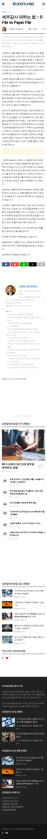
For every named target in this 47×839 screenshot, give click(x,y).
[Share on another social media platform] (41, 264)
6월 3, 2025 (39, 740)
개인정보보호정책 (9, 810)
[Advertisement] (23, 151)
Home (4, 12)
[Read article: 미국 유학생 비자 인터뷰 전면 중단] (8, 737)
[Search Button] (43, 4)
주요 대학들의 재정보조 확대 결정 (23, 503)
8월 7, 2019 (32, 29)
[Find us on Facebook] (2, 658)
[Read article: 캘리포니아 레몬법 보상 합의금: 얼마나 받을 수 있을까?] (7, 628)
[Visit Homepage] (23, 4)
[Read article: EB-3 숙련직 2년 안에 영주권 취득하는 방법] (23, 445)
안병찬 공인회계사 (17, 29)
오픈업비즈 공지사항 (10, 804)
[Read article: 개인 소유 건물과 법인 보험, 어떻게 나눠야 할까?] (7, 639)
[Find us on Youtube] (7, 658)
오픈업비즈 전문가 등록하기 (12, 807)
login (10, 379)
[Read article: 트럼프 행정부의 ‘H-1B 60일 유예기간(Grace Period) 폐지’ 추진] (7, 616)
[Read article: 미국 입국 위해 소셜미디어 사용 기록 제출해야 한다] (8, 722)
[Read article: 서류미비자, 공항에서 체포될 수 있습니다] (7, 605)
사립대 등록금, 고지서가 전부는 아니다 (25, 523)
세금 (9, 12)
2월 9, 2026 (39, 726)
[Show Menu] (3, 4)
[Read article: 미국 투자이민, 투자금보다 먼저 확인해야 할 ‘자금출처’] (7, 593)
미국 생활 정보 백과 (25, 726)
